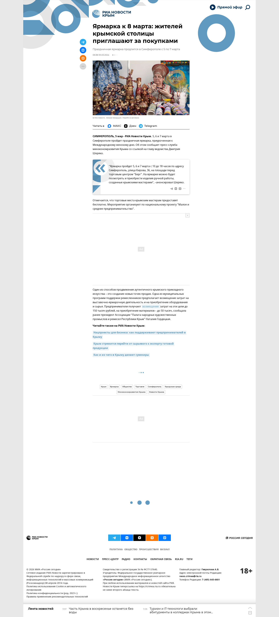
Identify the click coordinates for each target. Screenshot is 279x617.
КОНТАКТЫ (140, 560)
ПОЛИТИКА (116, 549)
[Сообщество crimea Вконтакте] (127, 537)
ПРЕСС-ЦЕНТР (110, 560)
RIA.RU (179, 560)
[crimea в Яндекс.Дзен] (139, 537)
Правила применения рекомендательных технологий (57, 597)
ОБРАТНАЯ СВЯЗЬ (161, 560)
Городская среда (173, 387)
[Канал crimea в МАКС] (165, 537)
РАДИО (126, 560)
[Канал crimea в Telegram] (114, 537)
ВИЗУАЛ (165, 549)
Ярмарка (114, 387)
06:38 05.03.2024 (101, 55)
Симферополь (154, 387)
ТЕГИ (189, 560)
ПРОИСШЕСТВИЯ (149, 549)
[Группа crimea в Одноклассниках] (152, 537)
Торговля (139, 387)
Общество (127, 387)
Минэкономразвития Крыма (131, 392)
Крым (103, 387)
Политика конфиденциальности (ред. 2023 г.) (52, 593)
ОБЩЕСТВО (130, 549)
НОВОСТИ (93, 560)
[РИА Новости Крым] (111, 14)
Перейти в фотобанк (131, 118)
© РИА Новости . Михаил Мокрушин (107, 118)
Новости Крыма (156, 392)
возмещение (150, 306)
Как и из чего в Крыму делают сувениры (121, 355)
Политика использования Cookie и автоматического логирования (56, 588)
